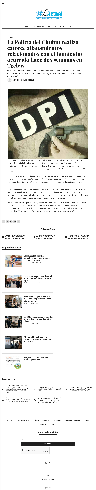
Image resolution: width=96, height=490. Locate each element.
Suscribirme (48, 444)
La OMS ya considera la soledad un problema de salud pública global (38, 318)
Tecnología (40, 26)
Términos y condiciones (41, 420)
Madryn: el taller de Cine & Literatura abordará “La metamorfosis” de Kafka (45, 236)
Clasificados (42, 425)
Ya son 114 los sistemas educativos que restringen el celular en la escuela (37, 257)
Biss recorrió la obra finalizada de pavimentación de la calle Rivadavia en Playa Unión (81, 389)
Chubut (33, 26)
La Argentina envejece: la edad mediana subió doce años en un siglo (38, 278)
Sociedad (62, 26)
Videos (87, 420)
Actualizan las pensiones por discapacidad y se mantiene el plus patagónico (37, 298)
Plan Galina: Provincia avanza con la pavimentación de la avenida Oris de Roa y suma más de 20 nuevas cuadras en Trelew (50, 399)
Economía (48, 26)
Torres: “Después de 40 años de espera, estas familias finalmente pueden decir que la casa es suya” (18, 399)
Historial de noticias (24, 420)
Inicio (26, 26)
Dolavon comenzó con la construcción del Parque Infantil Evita (49, 389)
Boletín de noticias (48, 432)
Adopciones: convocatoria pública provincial (36, 358)
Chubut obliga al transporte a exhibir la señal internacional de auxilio (37, 339)
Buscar (69, 26)
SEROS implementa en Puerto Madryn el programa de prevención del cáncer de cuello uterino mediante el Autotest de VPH (17, 388)
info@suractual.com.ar (48, 479)
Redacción (16, 80)
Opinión (55, 26)
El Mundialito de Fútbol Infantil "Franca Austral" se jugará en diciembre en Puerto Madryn (78, 236)
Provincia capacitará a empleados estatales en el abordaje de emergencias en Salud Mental (16, 236)
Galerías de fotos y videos (72, 420)
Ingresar (55, 425)
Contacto (10, 420)
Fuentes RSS (57, 420)
